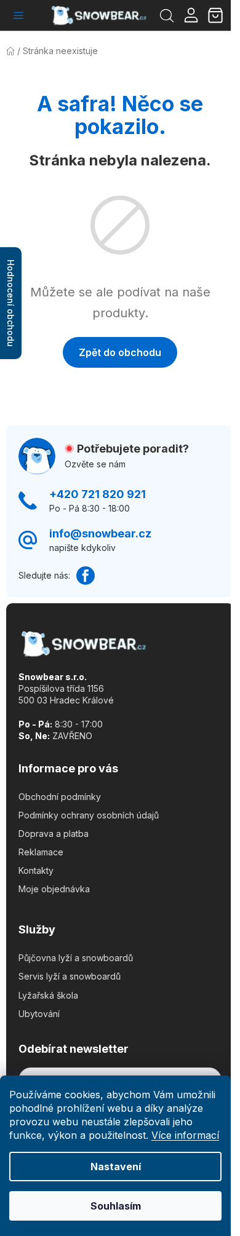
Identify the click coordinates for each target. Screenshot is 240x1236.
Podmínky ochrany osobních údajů (88, 815)
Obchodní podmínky (59, 796)
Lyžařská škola (48, 995)
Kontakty (36, 870)
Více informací (185, 1135)
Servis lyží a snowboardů (69, 976)
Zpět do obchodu (120, 352)
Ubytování (39, 1013)
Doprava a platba (53, 833)
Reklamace (40, 852)
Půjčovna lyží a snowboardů (75, 958)
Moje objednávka (54, 889)
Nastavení (115, 1166)
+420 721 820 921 (97, 494)
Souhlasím (115, 1206)
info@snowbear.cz (100, 533)
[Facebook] (85, 575)
